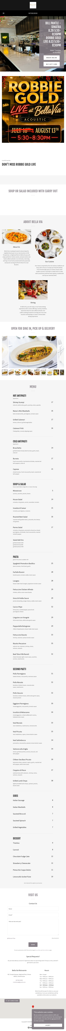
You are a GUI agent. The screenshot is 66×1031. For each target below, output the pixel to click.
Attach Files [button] (12, 938)
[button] (3, 13)
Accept (48, 1025)
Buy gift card (51, 64)
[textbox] (33, 909)
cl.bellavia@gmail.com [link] (19, 982)
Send (33, 944)
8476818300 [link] (33, 13)
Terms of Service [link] (46, 950)
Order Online (51, 57)
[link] (33, 5)
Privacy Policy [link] (38, 950)
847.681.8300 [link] (19, 980)
